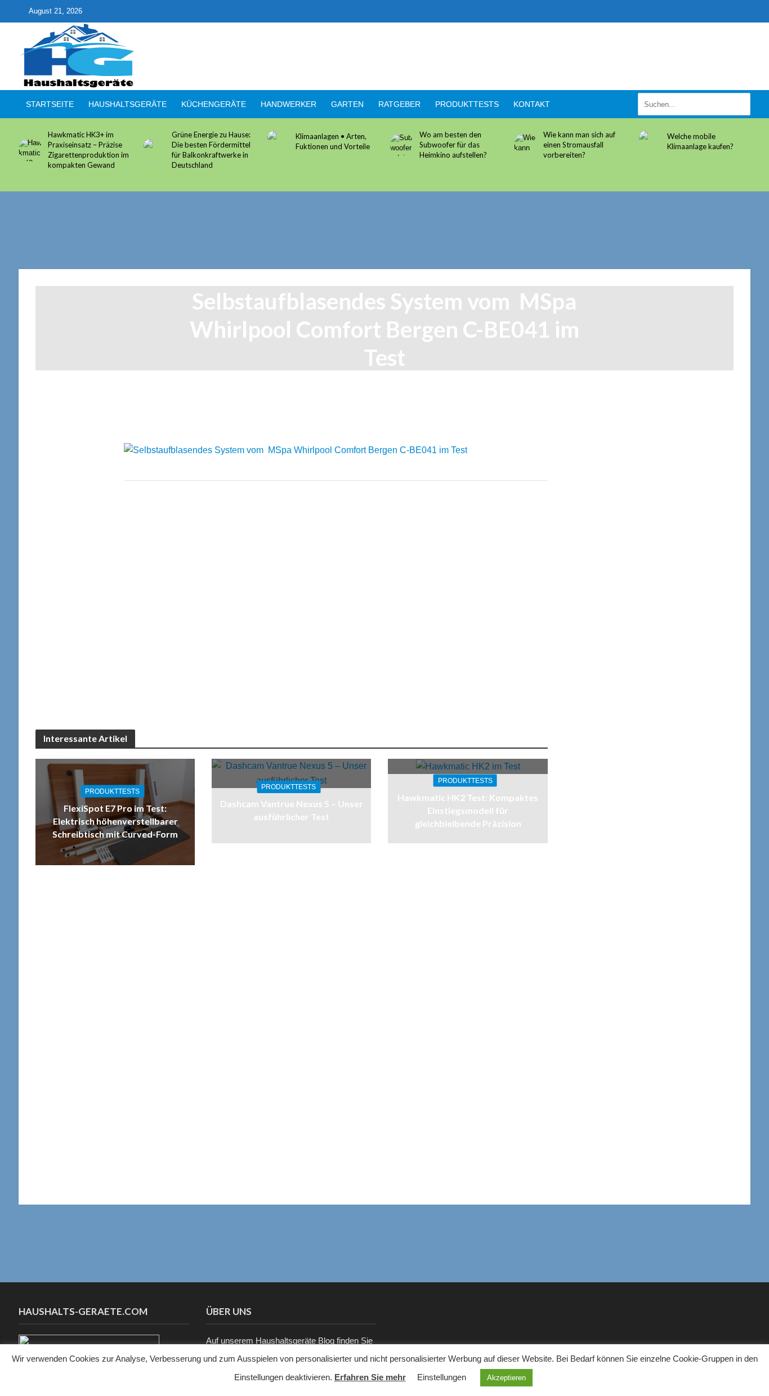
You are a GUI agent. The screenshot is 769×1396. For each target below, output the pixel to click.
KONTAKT (531, 104)
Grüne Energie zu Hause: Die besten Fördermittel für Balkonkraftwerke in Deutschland (211, 149)
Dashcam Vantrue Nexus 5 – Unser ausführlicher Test (291, 810)
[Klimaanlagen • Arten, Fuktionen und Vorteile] (278, 141)
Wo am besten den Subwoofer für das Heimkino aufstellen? (453, 144)
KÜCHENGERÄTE (213, 104)
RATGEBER (399, 104)
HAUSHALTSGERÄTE (127, 104)
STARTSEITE (50, 104)
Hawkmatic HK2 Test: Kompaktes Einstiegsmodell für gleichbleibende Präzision (467, 810)
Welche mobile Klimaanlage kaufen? (700, 141)
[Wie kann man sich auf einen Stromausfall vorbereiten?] (526, 144)
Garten (347, 104)
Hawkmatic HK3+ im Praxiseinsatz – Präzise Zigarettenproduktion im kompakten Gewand (88, 149)
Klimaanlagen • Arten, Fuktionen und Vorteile (333, 141)
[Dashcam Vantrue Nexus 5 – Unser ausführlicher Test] (291, 772)
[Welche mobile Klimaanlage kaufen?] (649, 141)
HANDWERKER (288, 104)
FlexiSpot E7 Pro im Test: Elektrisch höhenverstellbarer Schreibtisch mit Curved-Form (115, 821)
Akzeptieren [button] (506, 1377)
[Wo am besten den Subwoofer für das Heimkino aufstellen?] (402, 144)
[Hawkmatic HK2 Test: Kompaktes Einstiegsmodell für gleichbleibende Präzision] (468, 766)
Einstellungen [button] (441, 1377)
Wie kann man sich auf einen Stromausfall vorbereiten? (579, 144)
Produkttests (467, 104)
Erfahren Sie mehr (370, 1377)
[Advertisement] (545, 54)
